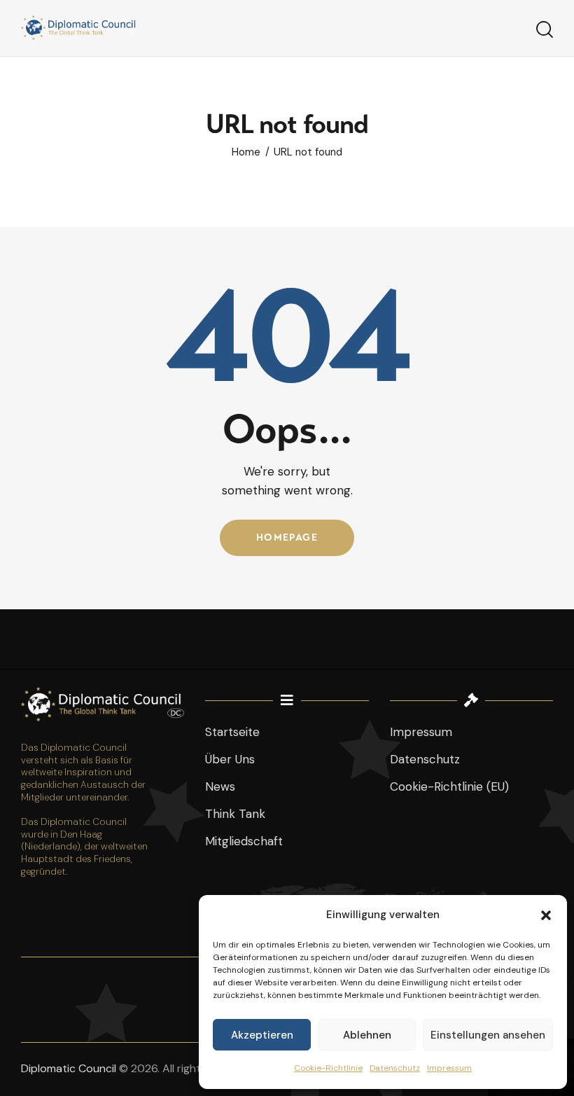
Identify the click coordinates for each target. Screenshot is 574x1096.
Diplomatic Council (68, 1068)
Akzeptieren (262, 1035)
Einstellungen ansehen (487, 1035)
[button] (546, 915)
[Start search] (544, 30)
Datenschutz (395, 1068)
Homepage (287, 537)
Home (246, 152)
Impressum (449, 1068)
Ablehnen (367, 1035)
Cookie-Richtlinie (328, 1068)
